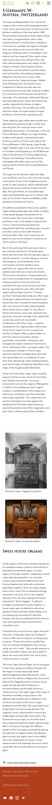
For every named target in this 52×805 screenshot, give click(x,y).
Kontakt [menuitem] (7, 771)
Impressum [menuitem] (17, 771)
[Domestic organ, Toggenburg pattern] (26, 461)
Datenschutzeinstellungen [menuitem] (16, 775)
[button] (27, 3)
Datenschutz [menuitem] (31, 771)
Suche (43, 3)
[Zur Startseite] (9, 3)
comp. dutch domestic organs (21, 762)
